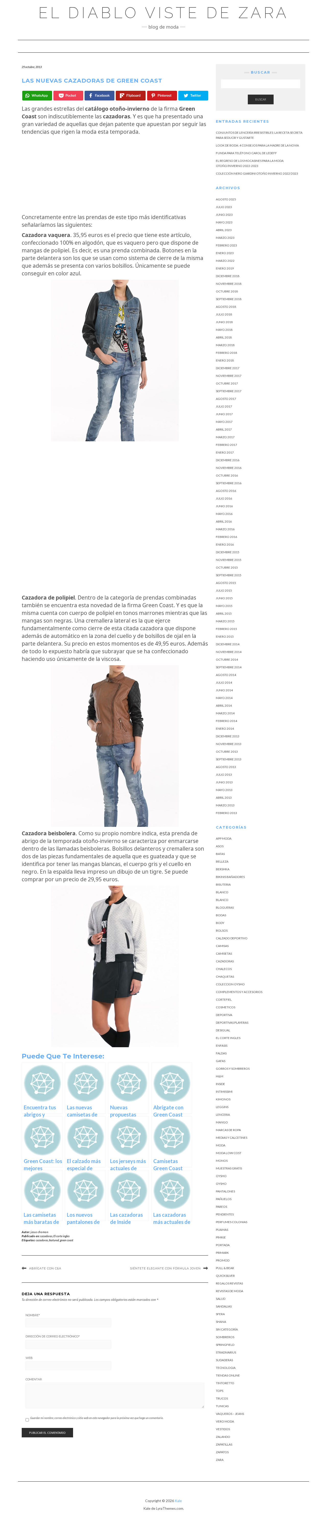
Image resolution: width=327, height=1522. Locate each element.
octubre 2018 (227, 291)
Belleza (222, 861)
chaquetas (225, 976)
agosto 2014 (226, 675)
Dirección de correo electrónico (53, 1336)
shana (221, 1322)
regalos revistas (229, 1283)
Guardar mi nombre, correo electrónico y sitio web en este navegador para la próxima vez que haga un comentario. (97, 1417)
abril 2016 (224, 521)
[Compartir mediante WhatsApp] (37, 95)
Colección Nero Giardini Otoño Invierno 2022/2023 (257, 173)
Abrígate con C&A (45, 1268)
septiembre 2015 (228, 575)
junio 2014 (224, 690)
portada (223, 1245)
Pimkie (221, 1237)
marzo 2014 (225, 713)
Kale (178, 1500)
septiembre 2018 (228, 299)
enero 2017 (225, 452)
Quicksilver (225, 1276)
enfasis (221, 1045)
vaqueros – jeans (230, 1414)
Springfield (225, 1345)
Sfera (220, 1314)
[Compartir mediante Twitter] (193, 95)
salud (220, 1299)
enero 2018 (225, 360)
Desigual (223, 1030)
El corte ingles (61, 1236)
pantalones (225, 1191)
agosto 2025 (226, 199)
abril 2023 (224, 230)
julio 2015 (224, 590)
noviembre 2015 (228, 560)
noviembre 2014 (228, 652)
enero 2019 (225, 268)
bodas (221, 915)
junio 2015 (224, 598)
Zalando (223, 1437)
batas (220, 854)
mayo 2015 (224, 606)
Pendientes (225, 1214)
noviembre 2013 (228, 744)
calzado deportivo (232, 938)
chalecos (224, 969)
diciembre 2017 (227, 368)
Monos (222, 1161)
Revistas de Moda (229, 1291)
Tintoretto (225, 1383)
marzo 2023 (225, 238)
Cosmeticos (225, 1007)
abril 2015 (224, 613)
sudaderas (224, 1360)
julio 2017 (224, 406)
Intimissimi (224, 1091)
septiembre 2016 (228, 483)
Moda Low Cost (228, 1153)
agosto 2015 (226, 583)
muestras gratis (229, 1168)
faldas (221, 1053)
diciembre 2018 (227, 276)
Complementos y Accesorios (239, 992)
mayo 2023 (224, 222)
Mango (222, 1122)
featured (54, 1240)
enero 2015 (225, 636)
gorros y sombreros (233, 1068)
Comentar (34, 1379)
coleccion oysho (230, 984)
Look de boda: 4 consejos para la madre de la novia (257, 145)
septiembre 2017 (228, 391)
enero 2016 (225, 544)
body (220, 923)
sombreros (225, 1337)
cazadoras (46, 1236)
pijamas (222, 1230)
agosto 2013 (226, 767)
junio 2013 (224, 782)
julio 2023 (224, 207)
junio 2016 (224, 506)
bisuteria (223, 884)
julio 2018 (224, 314)
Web (29, 1358)
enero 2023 (225, 253)
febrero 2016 (226, 537)
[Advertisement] (115, 174)
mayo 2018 (224, 330)
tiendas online (228, 1375)
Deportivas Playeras (232, 1022)
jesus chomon (39, 1232)
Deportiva (224, 1015)
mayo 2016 (224, 514)
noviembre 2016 (228, 468)
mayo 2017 (224, 422)
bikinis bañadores (230, 877)
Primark (222, 1253)
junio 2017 (224, 414)
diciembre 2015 (227, 552)
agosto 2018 (226, 307)
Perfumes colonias (231, 1222)
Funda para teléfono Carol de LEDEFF (246, 153)
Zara (220, 1460)
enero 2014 (225, 728)
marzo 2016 (225, 529)
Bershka (222, 869)
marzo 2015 (225, 621)
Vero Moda (225, 1421)
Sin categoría (227, 1329)
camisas (222, 946)
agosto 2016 (226, 491)
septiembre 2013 (228, 759)
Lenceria (223, 1115)
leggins (222, 1107)
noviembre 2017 (228, 376)
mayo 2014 (224, 698)
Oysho (221, 1176)
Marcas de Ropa (228, 1130)
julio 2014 (224, 682)
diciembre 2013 (227, 736)
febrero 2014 (226, 721)
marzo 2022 (225, 261)
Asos (220, 846)
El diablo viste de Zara (163, 13)
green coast (66, 1240)
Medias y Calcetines (231, 1138)
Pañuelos (223, 1199)
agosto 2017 (226, 399)
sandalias (224, 1306)
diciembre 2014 (227, 644)
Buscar (260, 99)
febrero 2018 (226, 353)
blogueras (225, 907)
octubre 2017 (227, 383)
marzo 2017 (225, 437)
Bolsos (222, 930)
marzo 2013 (225, 805)
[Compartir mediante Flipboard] (131, 95)
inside (220, 1084)
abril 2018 (224, 337)
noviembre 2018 (228, 284)
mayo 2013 (224, 790)
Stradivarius (226, 1352)
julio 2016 (224, 498)
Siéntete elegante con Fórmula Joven (165, 1268)
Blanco (222, 892)
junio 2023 (224, 215)
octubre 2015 (227, 567)
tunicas (222, 1406)
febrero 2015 (226, 629)
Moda (220, 1145)
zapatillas (224, 1444)
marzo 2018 (225, 345)
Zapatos (222, 1452)
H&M (219, 1076)
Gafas (220, 1061)
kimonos (223, 1099)
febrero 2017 (226, 445)
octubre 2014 (227, 659)
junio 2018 (224, 322)
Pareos (221, 1207)
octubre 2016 (227, 475)
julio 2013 (224, 774)
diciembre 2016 (227, 460)
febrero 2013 (226, 813)
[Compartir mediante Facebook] (99, 95)
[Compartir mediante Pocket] (68, 95)
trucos (222, 1398)
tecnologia (226, 1368)
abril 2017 (224, 429)
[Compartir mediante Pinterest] (162, 95)
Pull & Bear (225, 1268)
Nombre (33, 1315)
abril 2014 (224, 705)
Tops (219, 1391)
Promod (222, 1260)
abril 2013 (224, 797)
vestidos (223, 1429)
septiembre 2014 (228, 667)
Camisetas (224, 953)
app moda (223, 838)
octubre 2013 (227, 751)
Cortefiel (224, 999)
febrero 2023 (226, 245)
